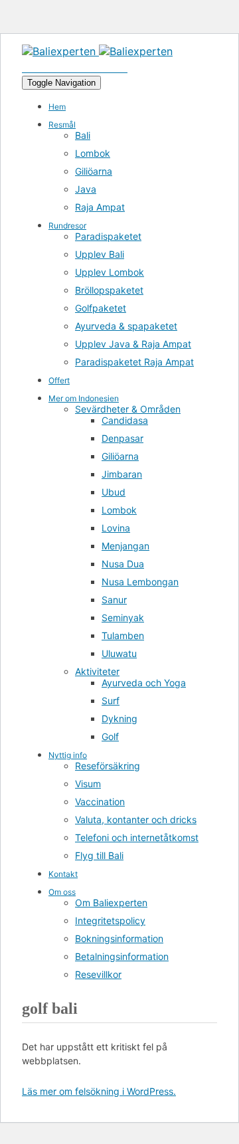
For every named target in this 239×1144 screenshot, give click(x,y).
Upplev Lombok (109, 272)
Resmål (62, 125)
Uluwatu (119, 653)
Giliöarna (93, 171)
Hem (57, 107)
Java (85, 189)
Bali (82, 135)
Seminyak (123, 617)
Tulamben (123, 635)
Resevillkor (98, 974)
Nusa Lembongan (140, 581)
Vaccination (100, 801)
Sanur (114, 599)
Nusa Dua (123, 563)
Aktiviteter (97, 671)
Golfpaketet (100, 308)
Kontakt (63, 874)
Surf (111, 700)
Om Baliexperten (111, 902)
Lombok (92, 153)
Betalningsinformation (122, 956)
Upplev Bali (99, 254)
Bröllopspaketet (109, 290)
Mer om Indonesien (83, 398)
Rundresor (67, 226)
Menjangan (125, 545)
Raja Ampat (100, 207)
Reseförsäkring (107, 765)
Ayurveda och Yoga (144, 682)
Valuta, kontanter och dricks (136, 819)
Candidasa (125, 420)
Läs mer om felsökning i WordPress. (99, 1091)
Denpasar (122, 438)
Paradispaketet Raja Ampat (134, 361)
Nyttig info (67, 755)
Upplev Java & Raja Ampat (133, 343)
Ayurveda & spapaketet (126, 326)
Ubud (113, 492)
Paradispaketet (108, 236)
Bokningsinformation (119, 938)
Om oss (62, 892)
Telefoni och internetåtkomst (137, 837)
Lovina (116, 527)
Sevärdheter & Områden (128, 409)
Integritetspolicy (110, 920)
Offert (59, 380)
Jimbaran (122, 474)
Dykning (119, 718)
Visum (88, 783)
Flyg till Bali (99, 855)
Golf (110, 736)
